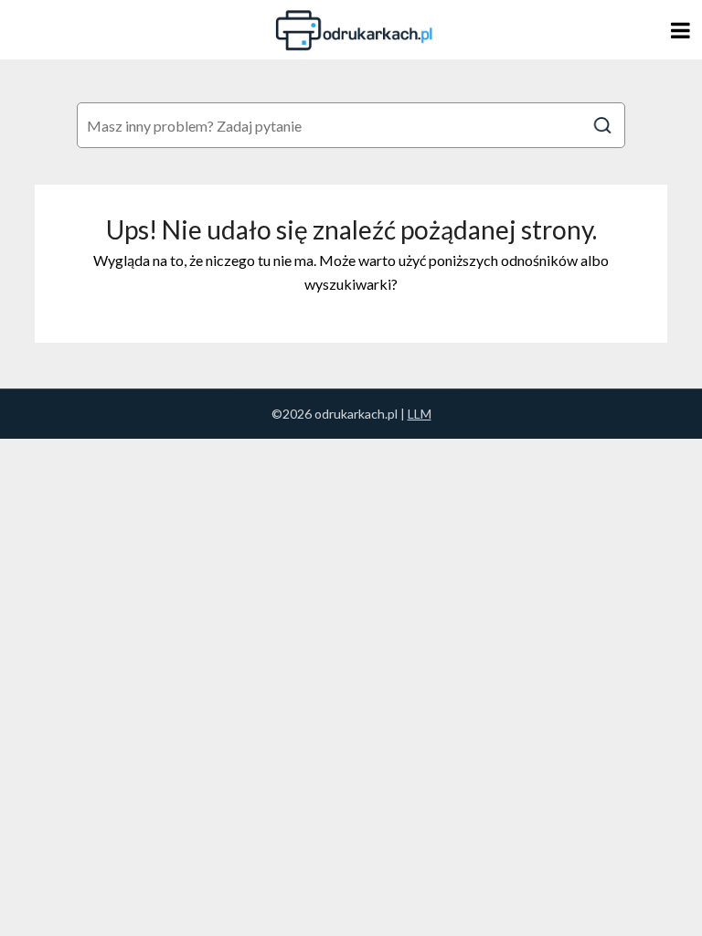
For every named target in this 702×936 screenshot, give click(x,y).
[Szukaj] (602, 125)
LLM (419, 413)
